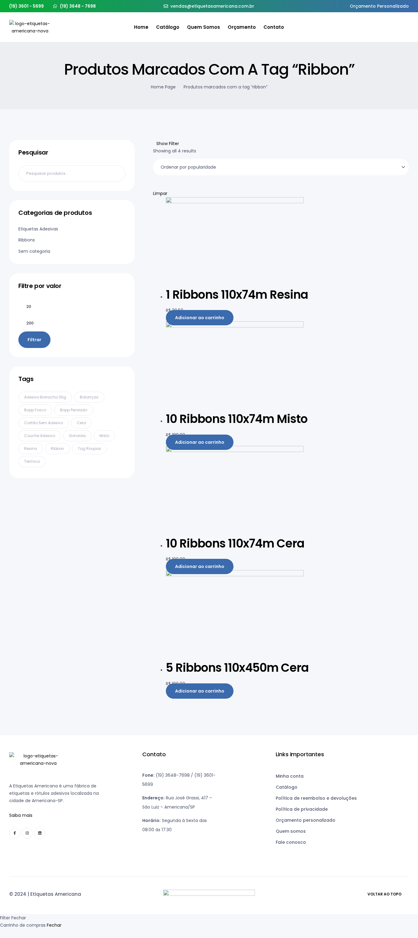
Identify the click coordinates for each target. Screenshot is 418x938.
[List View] (159, 186)
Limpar (160, 193)
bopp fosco (35, 410)
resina (30, 448)
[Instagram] (27, 833)
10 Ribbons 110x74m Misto (237, 419)
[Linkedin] (39, 833)
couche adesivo (39, 435)
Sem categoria (34, 251)
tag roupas (89, 448)
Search (117, 173)
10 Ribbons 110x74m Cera (235, 543)
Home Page (163, 87)
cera (81, 422)
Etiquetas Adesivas (38, 229)
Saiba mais (20, 815)
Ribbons (26, 240)
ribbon (57, 448)
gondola (77, 435)
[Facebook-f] (14, 833)
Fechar (54, 925)
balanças (89, 397)
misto (104, 435)
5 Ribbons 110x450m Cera (237, 668)
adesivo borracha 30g (45, 397)
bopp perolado (73, 410)
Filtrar (34, 340)
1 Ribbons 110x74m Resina (237, 294)
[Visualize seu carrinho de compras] (406, 27)
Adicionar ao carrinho (199, 318)
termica (32, 461)
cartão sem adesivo (43, 422)
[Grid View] (154, 186)
